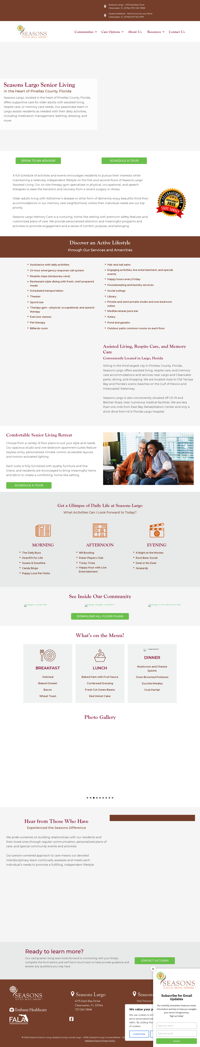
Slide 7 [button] (106, 798)
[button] (95, 31)
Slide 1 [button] (87, 798)
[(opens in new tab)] (18, 1023)
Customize (139, 1034)
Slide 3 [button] (94, 798)
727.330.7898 (83, 1009)
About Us (135, 32)
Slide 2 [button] (90, 798)
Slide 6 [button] (103, 798)
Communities (84, 32)
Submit (176, 1041)
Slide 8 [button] (109, 798)
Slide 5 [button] (100, 798)
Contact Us (177, 32)
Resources (154, 32)
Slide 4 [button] (97, 798)
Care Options (110, 32)
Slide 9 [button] (112, 798)
